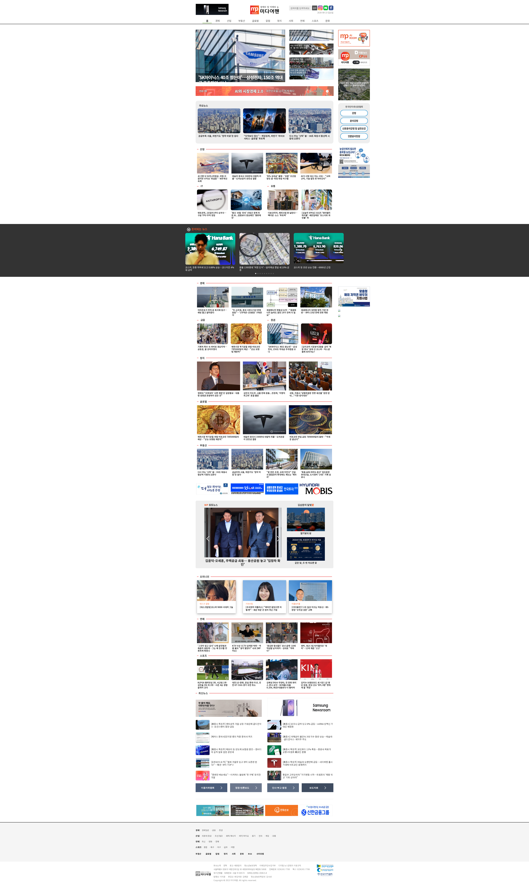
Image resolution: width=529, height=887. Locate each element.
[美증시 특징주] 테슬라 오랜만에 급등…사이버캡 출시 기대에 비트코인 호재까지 (308, 763)
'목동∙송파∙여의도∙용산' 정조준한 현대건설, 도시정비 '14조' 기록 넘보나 (316, 474)
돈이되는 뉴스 (199, 229)
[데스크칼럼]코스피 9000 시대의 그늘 (216, 607)
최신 (203, 841)
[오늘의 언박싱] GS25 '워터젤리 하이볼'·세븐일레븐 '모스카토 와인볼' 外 (316, 215)
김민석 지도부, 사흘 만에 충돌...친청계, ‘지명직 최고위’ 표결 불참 (264, 394)
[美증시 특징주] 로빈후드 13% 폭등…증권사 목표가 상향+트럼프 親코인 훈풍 (307, 750)
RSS (250, 854)
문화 (327, 20)
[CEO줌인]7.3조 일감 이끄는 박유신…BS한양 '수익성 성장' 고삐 (310, 608)
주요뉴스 (203, 105)
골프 (226, 847)
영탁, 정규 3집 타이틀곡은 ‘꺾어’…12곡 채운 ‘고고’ (314, 647)
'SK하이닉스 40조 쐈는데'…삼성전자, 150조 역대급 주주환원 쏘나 (240, 80)
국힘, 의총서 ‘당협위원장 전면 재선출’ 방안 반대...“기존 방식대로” (310, 394)
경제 (217, 20)
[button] (340, 250)
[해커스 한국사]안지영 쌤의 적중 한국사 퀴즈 (231, 736)
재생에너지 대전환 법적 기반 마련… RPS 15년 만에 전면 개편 (314, 311)
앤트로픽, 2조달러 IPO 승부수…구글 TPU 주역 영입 (212, 214)
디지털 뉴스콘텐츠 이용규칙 (289, 865)
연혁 (225, 865)
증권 (273, 320)
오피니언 (204, 576)
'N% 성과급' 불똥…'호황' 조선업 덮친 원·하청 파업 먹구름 (281, 177)
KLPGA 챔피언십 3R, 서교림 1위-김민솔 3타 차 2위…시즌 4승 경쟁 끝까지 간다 (212, 685)
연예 (302, 20)
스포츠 (315, 20)
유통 (273, 186)
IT (202, 186)
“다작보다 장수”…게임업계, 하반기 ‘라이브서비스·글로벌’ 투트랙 (264, 137)
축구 (212, 847)
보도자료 (313, 788)
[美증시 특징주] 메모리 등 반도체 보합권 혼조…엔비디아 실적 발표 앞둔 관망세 (236, 750)
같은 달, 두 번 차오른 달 (306, 562)
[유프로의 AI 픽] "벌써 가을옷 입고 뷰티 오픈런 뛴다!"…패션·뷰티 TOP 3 (234, 763)
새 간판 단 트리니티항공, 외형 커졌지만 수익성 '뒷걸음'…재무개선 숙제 (212, 178)
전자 (260, 836)
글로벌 (255, 20)
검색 (314, 8)
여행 (232, 847)
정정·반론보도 (242, 788)
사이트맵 (260, 854)
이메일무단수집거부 (268, 865)
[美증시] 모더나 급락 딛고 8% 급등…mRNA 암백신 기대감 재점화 (308, 725)
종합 (205, 847)
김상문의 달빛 (306, 505)
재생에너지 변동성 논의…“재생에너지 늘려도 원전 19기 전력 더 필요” (281, 312)
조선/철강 (219, 836)
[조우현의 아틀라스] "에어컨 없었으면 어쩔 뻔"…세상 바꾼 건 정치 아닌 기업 (264, 608)
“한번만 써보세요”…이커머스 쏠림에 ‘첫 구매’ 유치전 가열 (236, 776)
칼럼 (268, 20)
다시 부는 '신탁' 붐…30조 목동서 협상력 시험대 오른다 (309, 137)
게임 (267, 836)
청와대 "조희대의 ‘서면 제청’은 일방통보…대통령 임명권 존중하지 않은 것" (218, 394)
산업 (229, 20)
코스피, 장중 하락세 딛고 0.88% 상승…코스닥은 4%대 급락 (209, 269)
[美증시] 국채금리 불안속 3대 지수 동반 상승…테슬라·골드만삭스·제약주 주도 (307, 738)
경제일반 (205, 830)
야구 (219, 847)
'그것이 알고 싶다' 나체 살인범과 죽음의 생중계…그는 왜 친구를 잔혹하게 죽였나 (212, 648)
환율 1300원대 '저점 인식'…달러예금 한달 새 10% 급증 (264, 269)
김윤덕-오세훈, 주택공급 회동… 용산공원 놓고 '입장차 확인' (242, 562)
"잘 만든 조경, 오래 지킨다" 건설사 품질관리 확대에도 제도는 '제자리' (281, 474)
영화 (210, 841)
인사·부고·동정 (279, 788)
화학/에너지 (231, 836)
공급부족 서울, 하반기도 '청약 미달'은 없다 (218, 136)
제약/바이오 (244, 836)
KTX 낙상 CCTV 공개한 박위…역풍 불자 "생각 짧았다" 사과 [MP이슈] (246, 648)
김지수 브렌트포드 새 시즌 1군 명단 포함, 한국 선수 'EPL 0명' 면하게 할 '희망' (316, 685)
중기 (254, 836)
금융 (203, 320)
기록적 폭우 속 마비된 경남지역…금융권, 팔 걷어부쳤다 (212, 348)
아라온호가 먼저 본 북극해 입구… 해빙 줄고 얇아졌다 (212, 311)
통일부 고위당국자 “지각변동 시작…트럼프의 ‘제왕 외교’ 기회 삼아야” (308, 776)
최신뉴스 (203, 693)
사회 (291, 20)
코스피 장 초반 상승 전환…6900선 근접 (312, 267)
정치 (279, 20)
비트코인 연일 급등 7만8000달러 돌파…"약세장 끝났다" (310, 438)
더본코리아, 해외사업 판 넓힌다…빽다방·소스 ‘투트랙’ (282, 214)
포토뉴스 (211, 505)
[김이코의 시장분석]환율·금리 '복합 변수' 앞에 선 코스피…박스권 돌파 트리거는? (316, 349)
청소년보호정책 (250, 865)
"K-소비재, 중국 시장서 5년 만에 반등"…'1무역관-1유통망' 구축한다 (247, 312)
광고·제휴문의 (235, 865)
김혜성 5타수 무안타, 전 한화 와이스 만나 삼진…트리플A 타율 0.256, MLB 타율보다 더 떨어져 (281, 685)
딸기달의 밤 (305, 533)
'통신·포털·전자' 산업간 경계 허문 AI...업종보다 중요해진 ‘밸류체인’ (246, 215)
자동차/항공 (207, 836)
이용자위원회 (207, 788)
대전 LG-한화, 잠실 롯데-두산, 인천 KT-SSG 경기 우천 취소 (246, 683)
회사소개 (217, 865)
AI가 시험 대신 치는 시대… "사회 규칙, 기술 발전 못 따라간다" (315, 177)
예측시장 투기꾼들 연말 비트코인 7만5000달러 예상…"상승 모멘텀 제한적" (245, 349)
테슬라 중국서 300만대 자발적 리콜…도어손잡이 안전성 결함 (246, 177)
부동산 (241, 20)
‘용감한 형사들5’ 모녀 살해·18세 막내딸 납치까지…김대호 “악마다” (281, 648)
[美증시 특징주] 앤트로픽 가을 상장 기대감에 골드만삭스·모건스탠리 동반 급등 (236, 725)
